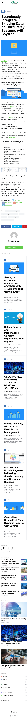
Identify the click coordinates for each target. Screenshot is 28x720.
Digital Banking (6, 214)
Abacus (5, 676)
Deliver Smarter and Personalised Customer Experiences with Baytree (14, 334)
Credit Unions (6, 682)
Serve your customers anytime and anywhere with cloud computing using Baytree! (13, 284)
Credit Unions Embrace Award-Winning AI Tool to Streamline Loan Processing (10, 561)
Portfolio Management (13, 217)
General (5, 698)
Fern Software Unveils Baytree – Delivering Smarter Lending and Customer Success (13, 474)
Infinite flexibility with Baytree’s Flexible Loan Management (13, 428)
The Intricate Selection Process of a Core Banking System (12, 666)
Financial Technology (8, 695)
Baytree (8, 210)
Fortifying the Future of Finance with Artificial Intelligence (8, 577)
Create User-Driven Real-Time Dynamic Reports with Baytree (14, 521)
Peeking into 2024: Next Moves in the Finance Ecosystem (8, 585)
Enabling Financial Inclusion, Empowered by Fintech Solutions (10, 569)
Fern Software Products (9, 690)
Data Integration (16, 210)
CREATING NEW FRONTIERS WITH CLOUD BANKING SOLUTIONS (13, 382)
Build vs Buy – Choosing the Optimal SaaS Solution (10, 592)
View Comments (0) (13, 247)
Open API (4, 217)
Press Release (6, 700)
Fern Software (6, 38)
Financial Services (7, 692)
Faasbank (5, 684)
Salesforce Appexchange (8, 220)
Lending (21, 214)
